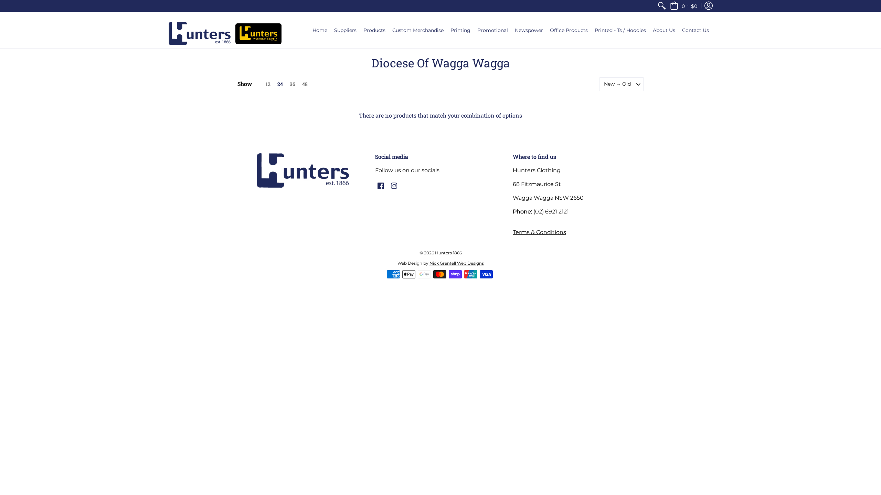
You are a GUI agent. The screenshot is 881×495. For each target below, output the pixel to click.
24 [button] (280, 84)
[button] (683, 6)
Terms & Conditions (539, 232)
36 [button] (292, 84)
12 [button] (268, 84)
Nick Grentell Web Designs (456, 263)
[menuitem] (662, 6)
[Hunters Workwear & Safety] (258, 33)
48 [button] (305, 84)
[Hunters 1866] (200, 33)
